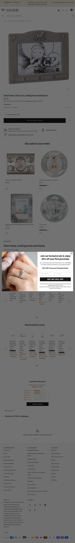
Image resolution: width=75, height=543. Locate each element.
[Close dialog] (71, 253)
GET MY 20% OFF (55, 279)
